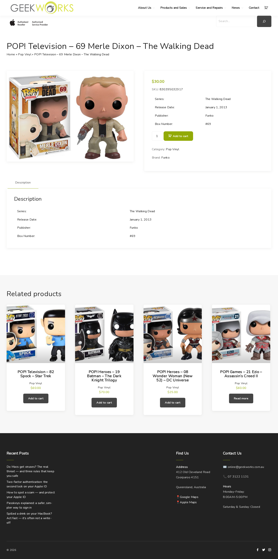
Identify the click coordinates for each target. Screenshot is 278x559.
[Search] (264, 21)
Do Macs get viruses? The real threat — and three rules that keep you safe (30, 471)
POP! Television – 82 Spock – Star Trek (36, 374)
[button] (267, 8)
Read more (241, 398)
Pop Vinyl (24, 54)
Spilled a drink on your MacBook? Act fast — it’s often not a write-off (29, 518)
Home (11, 54)
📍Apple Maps (186, 502)
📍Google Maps (187, 497)
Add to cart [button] (36, 398)
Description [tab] (23, 182)
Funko (165, 158)
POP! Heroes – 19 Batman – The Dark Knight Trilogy (104, 376)
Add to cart (180, 136)
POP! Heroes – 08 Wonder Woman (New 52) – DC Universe (173, 376)
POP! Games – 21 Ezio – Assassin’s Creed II (241, 374)
